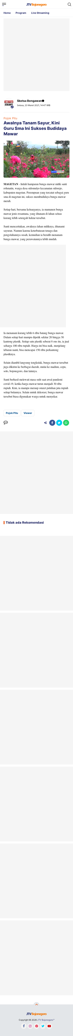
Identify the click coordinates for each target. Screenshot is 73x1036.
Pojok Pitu (10, 118)
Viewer (28, 412)
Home (7, 12)
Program (21, 12)
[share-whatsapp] (66, 423)
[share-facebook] (52, 423)
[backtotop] (36, 1005)
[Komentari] (6, 423)
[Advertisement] (36, 54)
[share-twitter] (59, 423)
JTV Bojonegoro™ (45, 1020)
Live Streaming (40, 12)
